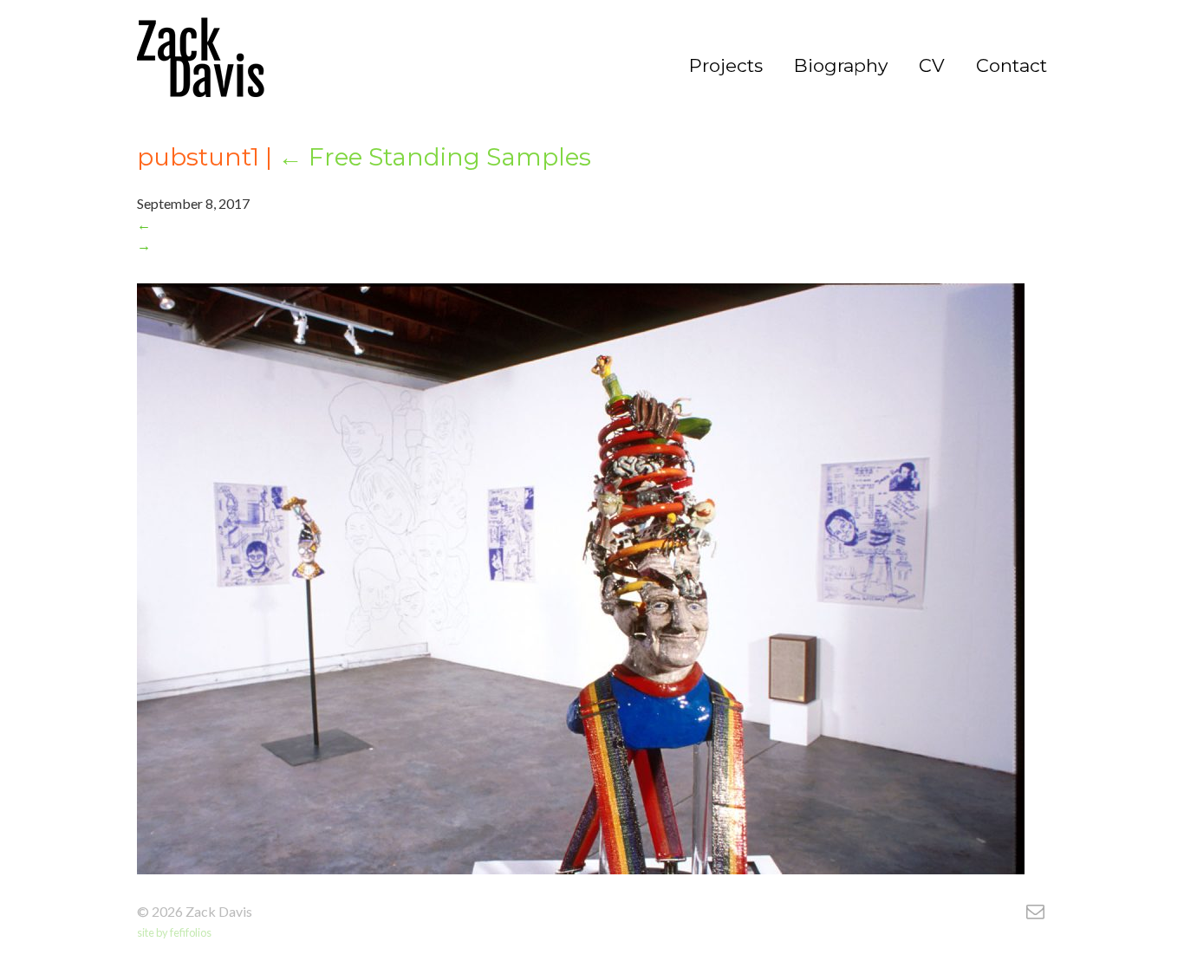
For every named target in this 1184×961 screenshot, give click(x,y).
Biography (841, 65)
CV (932, 65)
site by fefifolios (174, 932)
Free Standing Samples (434, 157)
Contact (1011, 65)
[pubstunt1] (200, 61)
